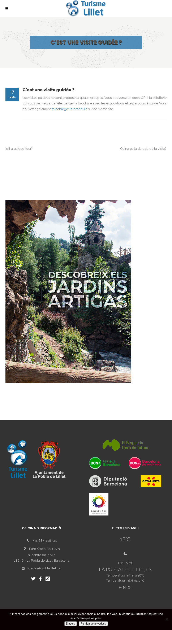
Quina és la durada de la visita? (143, 149)
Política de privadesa (93, 623)
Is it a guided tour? (19, 149)
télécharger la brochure (69, 109)
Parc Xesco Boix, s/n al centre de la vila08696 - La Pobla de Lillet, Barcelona (41, 554)
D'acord (70, 623)
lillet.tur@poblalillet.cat (44, 568)
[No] (167, 619)
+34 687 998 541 (45, 541)
